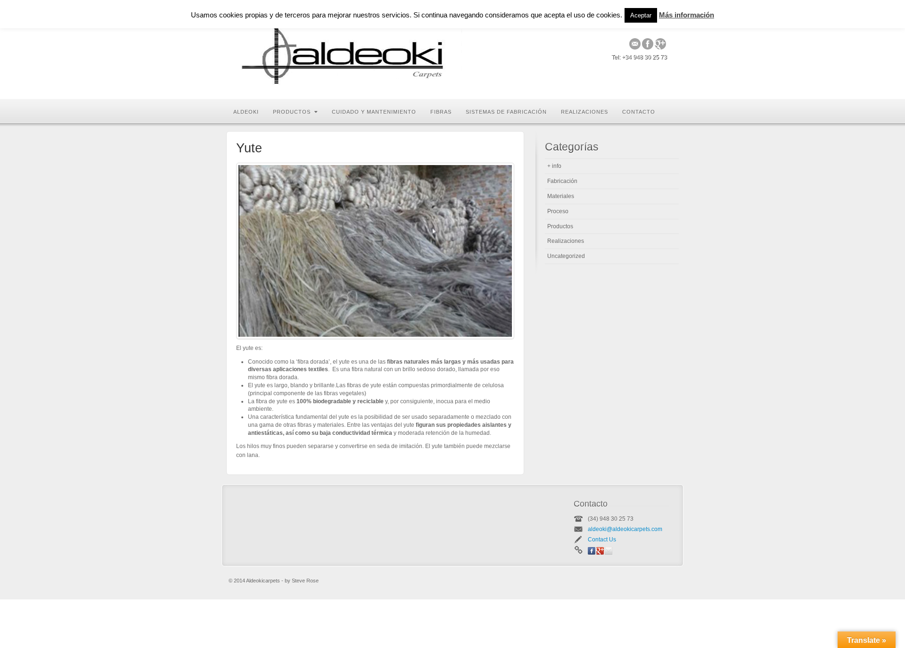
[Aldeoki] (349, 49)
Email (635, 44)
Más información (686, 15)
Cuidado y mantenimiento (374, 112)
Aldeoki (246, 112)
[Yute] (375, 251)
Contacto (638, 112)
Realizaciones (584, 112)
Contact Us (602, 539)
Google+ (660, 44)
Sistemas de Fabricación (506, 112)
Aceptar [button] (640, 15)
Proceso (557, 211)
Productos (292, 112)
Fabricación (562, 181)
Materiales (560, 196)
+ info (554, 166)
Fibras (441, 112)
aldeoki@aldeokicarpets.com (625, 529)
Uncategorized (566, 256)
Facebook (648, 44)
